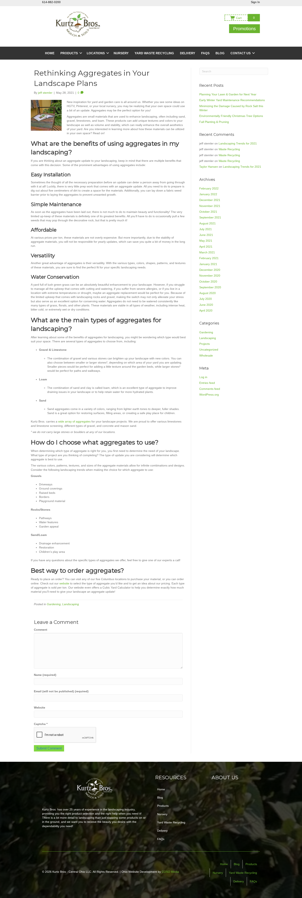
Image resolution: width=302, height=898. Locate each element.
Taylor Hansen (208, 166)
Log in (203, 377)
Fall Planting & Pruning (214, 122)
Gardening (54, 604)
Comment (40, 629)
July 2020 (205, 298)
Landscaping (70, 604)
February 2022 (209, 188)
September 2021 (210, 217)
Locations (96, 53)
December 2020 (209, 269)
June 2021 (206, 235)
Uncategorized (208, 349)
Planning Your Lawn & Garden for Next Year (227, 94)
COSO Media (170, 871)
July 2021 (205, 229)
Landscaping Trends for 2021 (238, 143)
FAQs (205, 53)
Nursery (121, 53)
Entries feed (207, 382)
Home (49, 53)
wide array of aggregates (74, 421)
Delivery (187, 53)
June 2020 (206, 304)
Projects (204, 343)
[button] (244, 28)
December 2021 (209, 200)
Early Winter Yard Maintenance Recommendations (232, 100)
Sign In (255, 2)
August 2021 (207, 223)
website (64, 583)
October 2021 (208, 211)
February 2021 (209, 258)
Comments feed (209, 388)
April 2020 (205, 310)
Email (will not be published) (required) (61, 691)
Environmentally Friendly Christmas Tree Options (231, 116)
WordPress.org (209, 394)
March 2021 (207, 252)
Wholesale (206, 355)
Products (69, 53)
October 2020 (208, 281)
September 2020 (210, 287)
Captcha (40, 724)
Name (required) (45, 674)
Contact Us (241, 53)
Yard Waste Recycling (154, 53)
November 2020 (209, 275)
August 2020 (207, 293)
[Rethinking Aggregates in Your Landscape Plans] (46, 115)
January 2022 (208, 194)
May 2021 (205, 240)
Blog (220, 53)
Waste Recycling (229, 149)
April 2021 (205, 246)
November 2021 (209, 206)
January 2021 (208, 264)
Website (39, 707)
